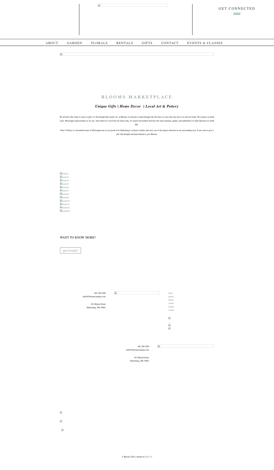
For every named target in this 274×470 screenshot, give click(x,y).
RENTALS (124, 43)
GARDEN (74, 43)
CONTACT (170, 43)
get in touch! (70, 250)
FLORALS (99, 43)
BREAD (148, 456)
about (170, 293)
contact (171, 310)
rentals (171, 303)
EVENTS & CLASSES (205, 43)
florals (170, 300)
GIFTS (147, 43)
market (171, 306)
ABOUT (52, 43)
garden (171, 296)
